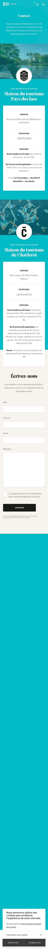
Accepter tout (35, 942)
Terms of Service (20, 518)
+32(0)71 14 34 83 (24, 138)
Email (5, 433)
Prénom (6, 418)
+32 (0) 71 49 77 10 (24, 294)
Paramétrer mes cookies (17, 935)
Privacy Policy (7, 518)
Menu (43, 4)
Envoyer (19, 508)
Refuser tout (13, 942)
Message (7, 449)
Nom (5, 402)
